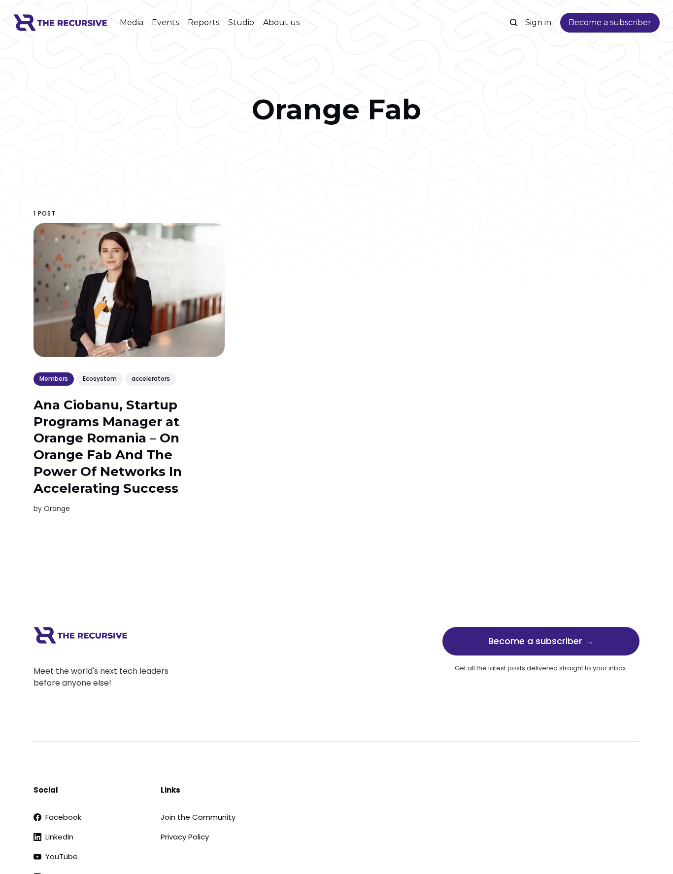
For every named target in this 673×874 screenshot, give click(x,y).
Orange (57, 508)
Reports (203, 22)
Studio (241, 22)
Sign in (538, 22)
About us (281, 22)
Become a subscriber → (541, 641)
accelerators (151, 378)
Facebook (63, 817)
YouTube (61, 856)
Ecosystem (100, 378)
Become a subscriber (610, 22)
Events (165, 22)
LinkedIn (59, 837)
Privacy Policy (185, 837)
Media (131, 22)
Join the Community (198, 817)
